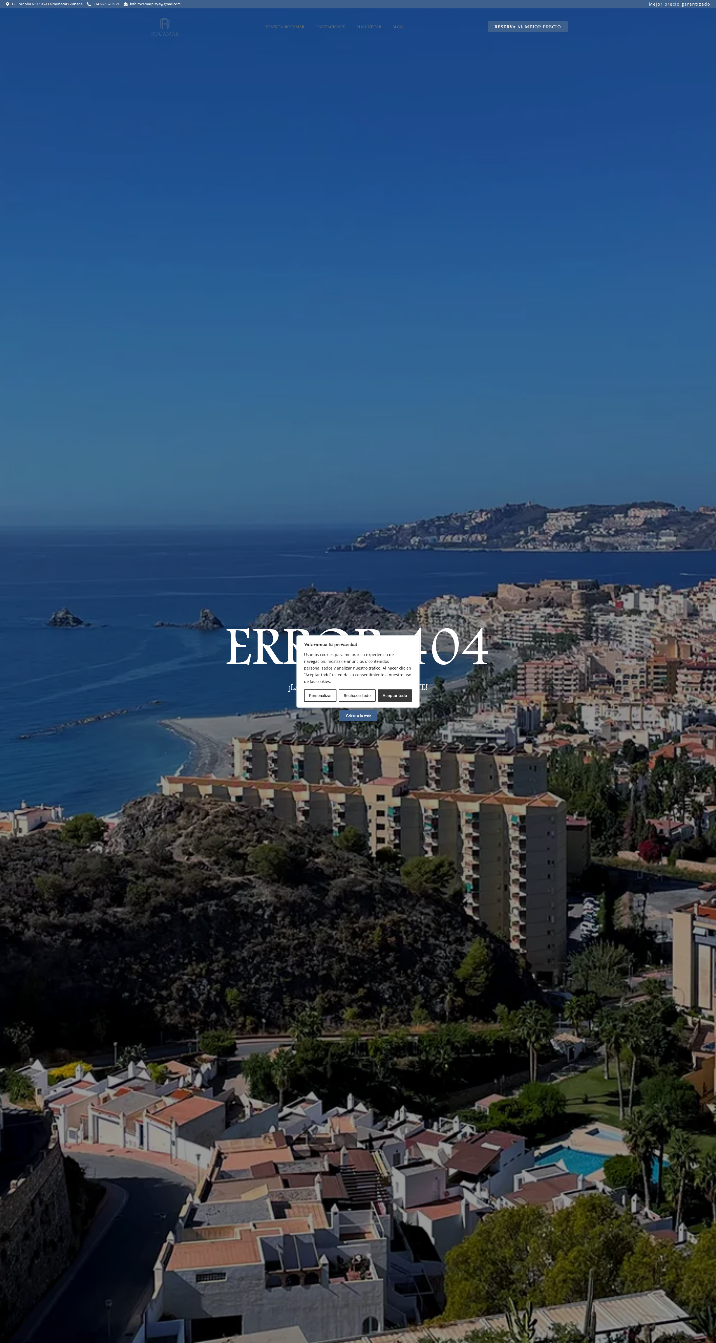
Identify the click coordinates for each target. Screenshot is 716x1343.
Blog (397, 26)
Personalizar (320, 695)
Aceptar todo (395, 695)
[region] (358, 671)
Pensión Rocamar (285, 26)
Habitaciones (330, 26)
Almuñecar (368, 26)
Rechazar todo (357, 695)
